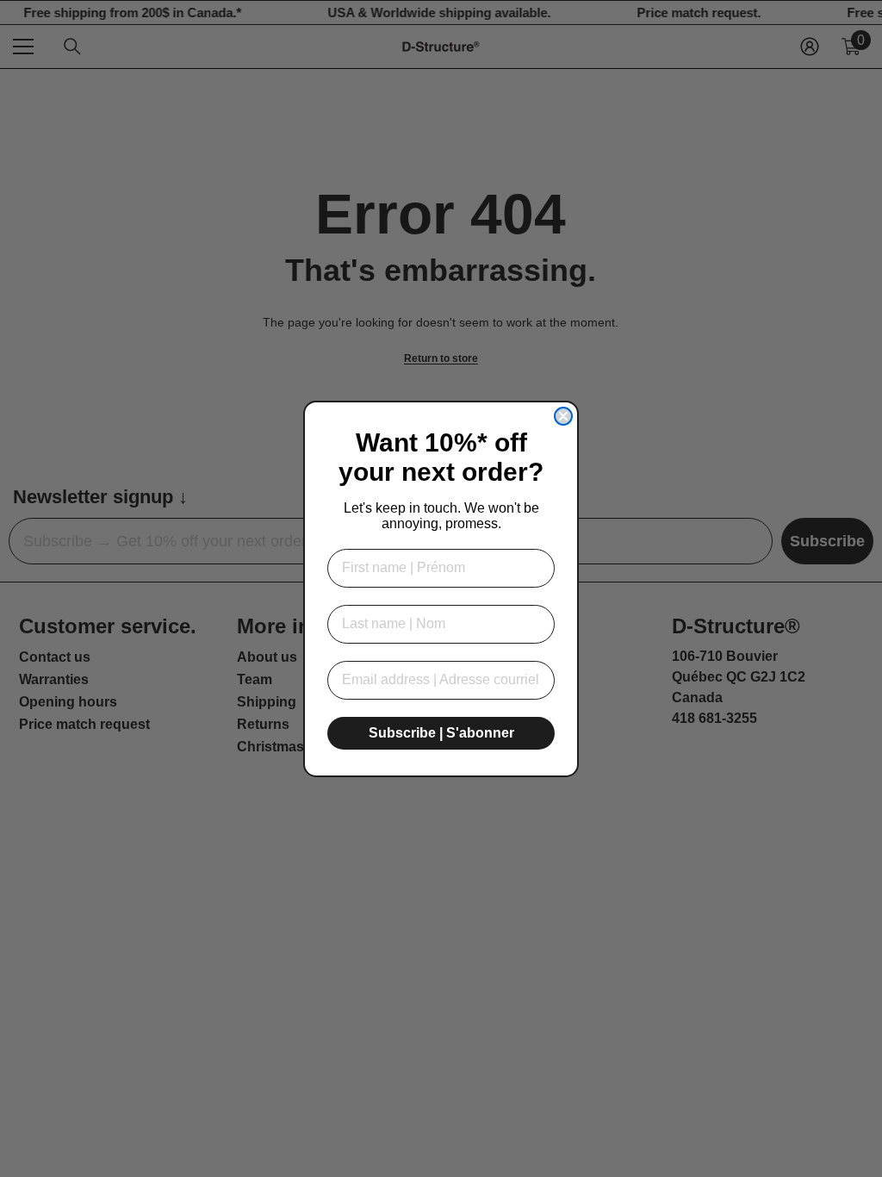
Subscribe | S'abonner (441, 733)
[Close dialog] (563, 416)
